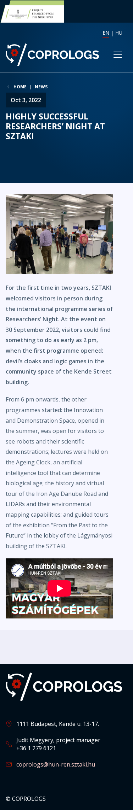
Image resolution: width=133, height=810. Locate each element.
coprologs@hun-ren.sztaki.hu (55, 764)
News (41, 87)
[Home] (52, 54)
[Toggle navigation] (117, 54)
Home (20, 87)
